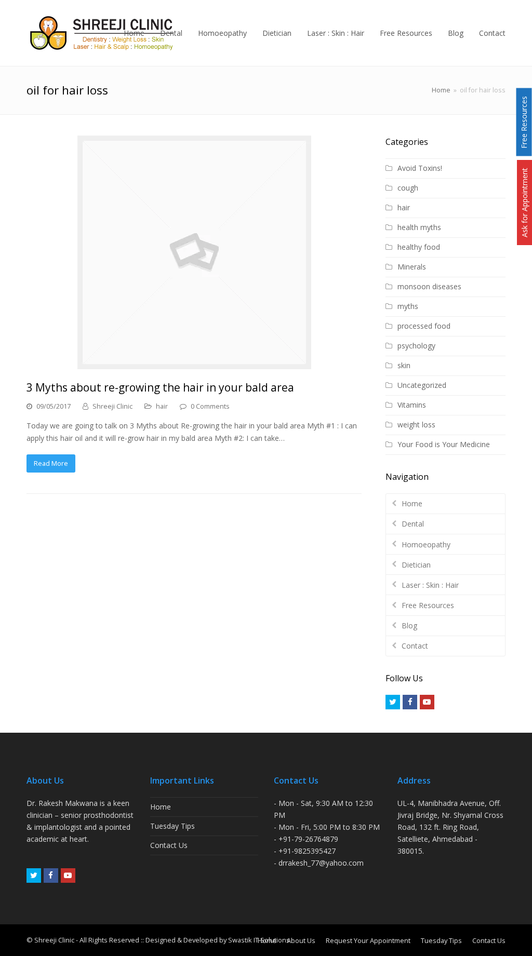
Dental (413, 524)
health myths (419, 227)
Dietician (416, 565)
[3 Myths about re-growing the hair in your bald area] (194, 252)
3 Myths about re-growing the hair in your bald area (160, 387)
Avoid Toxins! (419, 168)
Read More (51, 463)
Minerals (411, 267)
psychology (416, 346)
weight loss (416, 424)
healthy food (418, 247)
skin (403, 365)
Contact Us (169, 845)
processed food (423, 326)
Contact (415, 646)
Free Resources (428, 605)
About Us (301, 940)
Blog (409, 625)
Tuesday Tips (172, 826)
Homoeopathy (426, 544)
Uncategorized (421, 385)
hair (162, 406)
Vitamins (411, 405)
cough (407, 188)
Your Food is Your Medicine (443, 444)
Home (441, 90)
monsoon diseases (429, 286)
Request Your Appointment (368, 940)
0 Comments (210, 406)
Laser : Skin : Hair (430, 585)
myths (407, 306)
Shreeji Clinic (112, 406)
